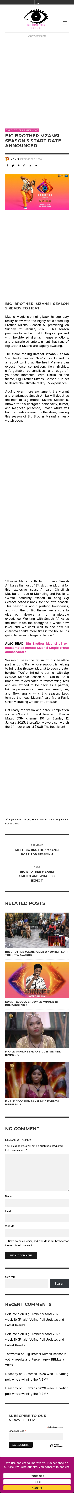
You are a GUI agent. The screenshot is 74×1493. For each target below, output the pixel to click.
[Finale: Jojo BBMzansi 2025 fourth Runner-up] (31, 1079)
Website (9, 1225)
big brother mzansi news (22, 130)
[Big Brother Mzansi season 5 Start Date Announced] (37, 192)
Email (8, 1211)
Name (8, 1196)
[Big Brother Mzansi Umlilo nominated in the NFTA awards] (31, 930)
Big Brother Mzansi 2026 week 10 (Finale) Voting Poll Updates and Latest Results (34, 1319)
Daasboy (11, 1374)
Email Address (17, 1431)
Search (10, 1277)
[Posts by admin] (7, 159)
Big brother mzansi (18, 819)
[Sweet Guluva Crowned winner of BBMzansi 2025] (31, 980)
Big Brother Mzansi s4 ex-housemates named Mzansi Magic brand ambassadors (37, 648)
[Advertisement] (37, 78)
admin (15, 159)
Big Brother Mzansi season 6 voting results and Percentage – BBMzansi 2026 (35, 1359)
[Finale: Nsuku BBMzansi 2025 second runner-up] (31, 1030)
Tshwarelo (12, 1354)
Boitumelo (12, 1314)
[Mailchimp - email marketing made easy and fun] (56, 1448)
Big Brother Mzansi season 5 (42, 819)
